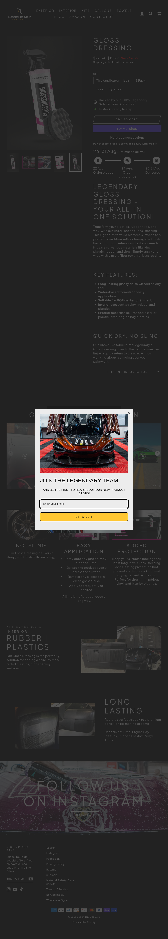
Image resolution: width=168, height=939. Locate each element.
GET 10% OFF (84, 516)
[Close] (129, 413)
